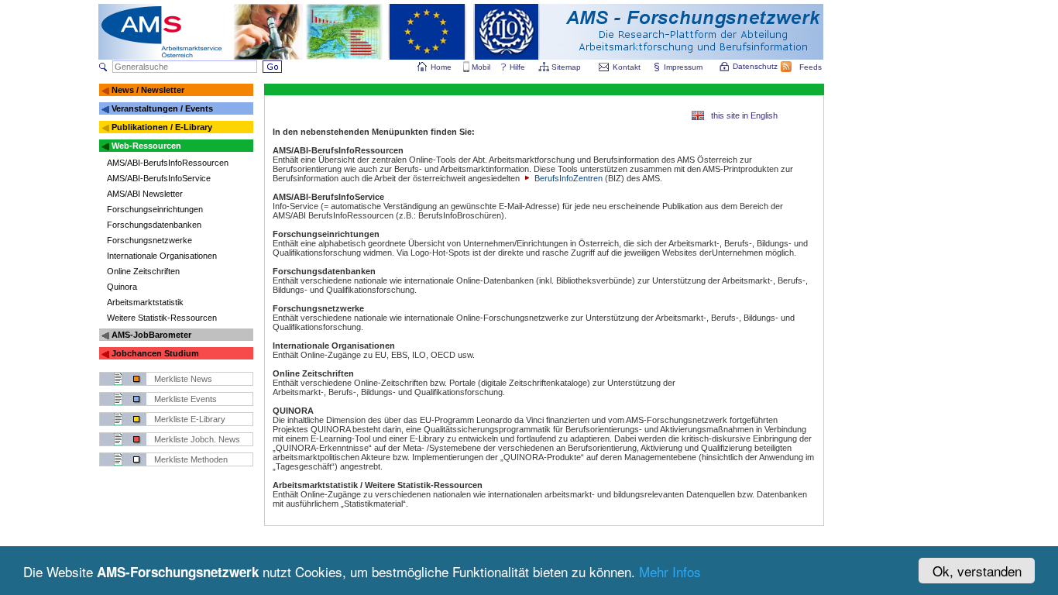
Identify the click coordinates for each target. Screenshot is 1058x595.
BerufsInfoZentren (567, 178)
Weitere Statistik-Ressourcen (162, 317)
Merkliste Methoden (191, 459)
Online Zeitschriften (143, 271)
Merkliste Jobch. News (197, 439)
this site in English (744, 115)
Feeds (810, 67)
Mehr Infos (670, 571)
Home (441, 67)
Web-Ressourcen (146, 145)
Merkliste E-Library (189, 419)
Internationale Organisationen (162, 255)
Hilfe (517, 67)
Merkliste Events (185, 399)
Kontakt (627, 67)
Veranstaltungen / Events (162, 108)
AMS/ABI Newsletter (145, 193)
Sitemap (566, 67)
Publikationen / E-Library (162, 127)
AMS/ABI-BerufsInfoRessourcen (167, 162)
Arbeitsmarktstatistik (145, 302)
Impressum (683, 67)
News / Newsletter (148, 90)
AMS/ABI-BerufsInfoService (159, 178)
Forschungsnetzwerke (149, 240)
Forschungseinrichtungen (155, 209)
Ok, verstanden (977, 570)
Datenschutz (755, 66)
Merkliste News (183, 378)
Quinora (122, 286)
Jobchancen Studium (155, 353)
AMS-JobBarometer (151, 334)
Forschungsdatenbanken (154, 224)
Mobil (481, 67)
